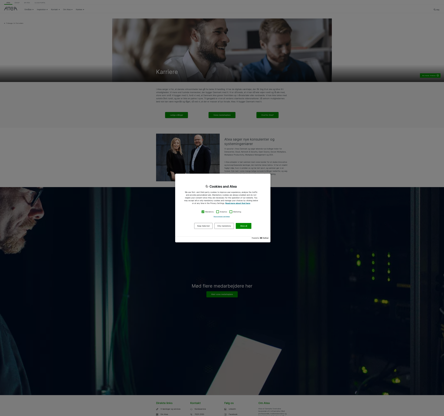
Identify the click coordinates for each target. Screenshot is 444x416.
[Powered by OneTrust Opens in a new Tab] (260, 238)
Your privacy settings (222, 216)
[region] (222, 208)
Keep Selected (203, 226)
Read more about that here (237, 203)
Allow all (243, 226)
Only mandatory (224, 226)
